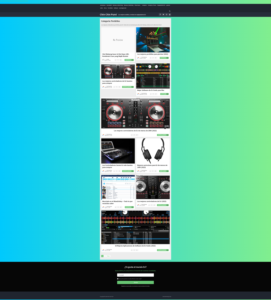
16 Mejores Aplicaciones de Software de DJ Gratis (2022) (135, 246)
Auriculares (163, 171)
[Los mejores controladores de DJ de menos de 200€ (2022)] (135, 113)
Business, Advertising (118, 5)
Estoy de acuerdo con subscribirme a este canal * (130, 278)
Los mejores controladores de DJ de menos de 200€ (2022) (135, 131)
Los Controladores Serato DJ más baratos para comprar (117, 166)
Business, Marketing (128, 5)
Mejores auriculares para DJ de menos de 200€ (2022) (152, 166)
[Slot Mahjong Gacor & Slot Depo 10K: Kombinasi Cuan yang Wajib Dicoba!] (118, 39)
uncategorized (122, 8)
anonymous (103, 5)
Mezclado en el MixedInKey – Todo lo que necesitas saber (117, 202)
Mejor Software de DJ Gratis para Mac (150, 90)
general (168, 5)
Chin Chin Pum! (108, 14)
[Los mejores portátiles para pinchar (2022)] (153, 39)
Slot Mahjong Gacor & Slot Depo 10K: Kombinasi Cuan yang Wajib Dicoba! (115, 55)
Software (116, 8)
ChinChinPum (144, 57)
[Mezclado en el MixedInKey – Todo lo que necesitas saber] (118, 187)
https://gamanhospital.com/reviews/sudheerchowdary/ (14, 1)
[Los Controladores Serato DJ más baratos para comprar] (118, 151)
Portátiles (110, 8)
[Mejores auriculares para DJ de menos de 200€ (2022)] (153, 151)
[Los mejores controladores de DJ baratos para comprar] (118, 71)
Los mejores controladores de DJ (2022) (151, 201)
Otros (105, 8)
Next (108, 256)
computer (144, 5)
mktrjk (107, 59)
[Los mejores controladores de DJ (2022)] (153, 187)
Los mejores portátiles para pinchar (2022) (152, 54)
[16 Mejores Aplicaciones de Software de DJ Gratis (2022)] (135, 227)
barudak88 (109, 5)
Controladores (127, 87)
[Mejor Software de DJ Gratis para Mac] (153, 76)
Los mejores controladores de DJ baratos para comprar (117, 82)
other (101, 8)
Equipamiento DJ (161, 5)
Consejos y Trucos (152, 5)
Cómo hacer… (138, 5)
